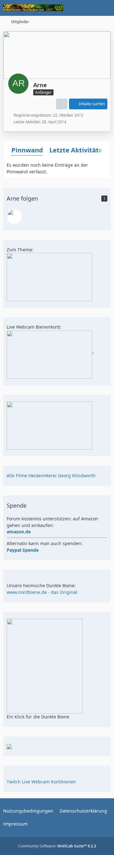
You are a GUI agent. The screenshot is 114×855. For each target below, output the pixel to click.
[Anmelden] (90, 8)
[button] (61, 104)
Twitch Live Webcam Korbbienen (41, 782)
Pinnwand (27, 150)
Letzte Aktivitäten (78, 150)
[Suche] (74, 8)
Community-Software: (57, 846)
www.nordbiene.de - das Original (42, 592)
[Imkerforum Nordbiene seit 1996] (33, 8)
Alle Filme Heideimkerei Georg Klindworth (51, 476)
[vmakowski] (14, 216)
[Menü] (105, 8)
